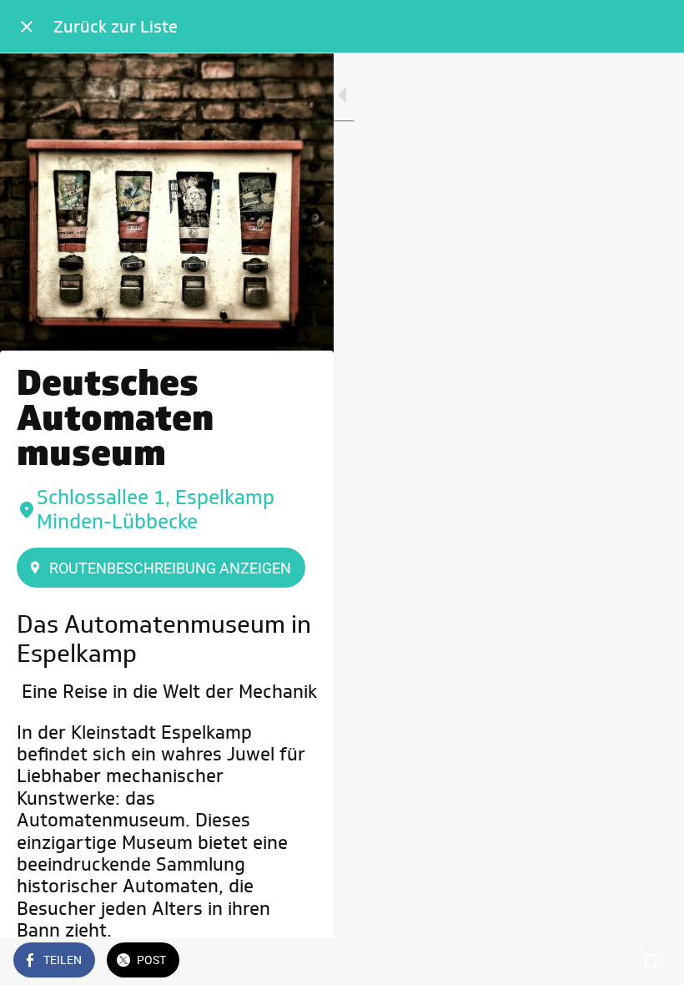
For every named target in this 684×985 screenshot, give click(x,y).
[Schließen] (27, 27)
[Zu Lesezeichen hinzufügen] (651, 962)
